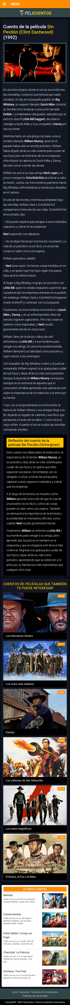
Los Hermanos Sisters (19, 635)
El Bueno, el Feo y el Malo (21, 876)
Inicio (15, 992)
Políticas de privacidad (35, 995)
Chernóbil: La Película (16, 952)
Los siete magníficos (18, 828)
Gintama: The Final (14, 971)
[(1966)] (35, 727)
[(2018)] (35, 631)
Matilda (8, 895)
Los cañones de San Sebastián (24, 780)
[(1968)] (35, 776)
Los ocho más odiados (20, 684)
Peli (37, 13)
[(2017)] (35, 679)
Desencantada (12, 914)
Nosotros (24, 992)
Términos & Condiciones (44, 992)
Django (10, 732)
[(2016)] (35, 824)
